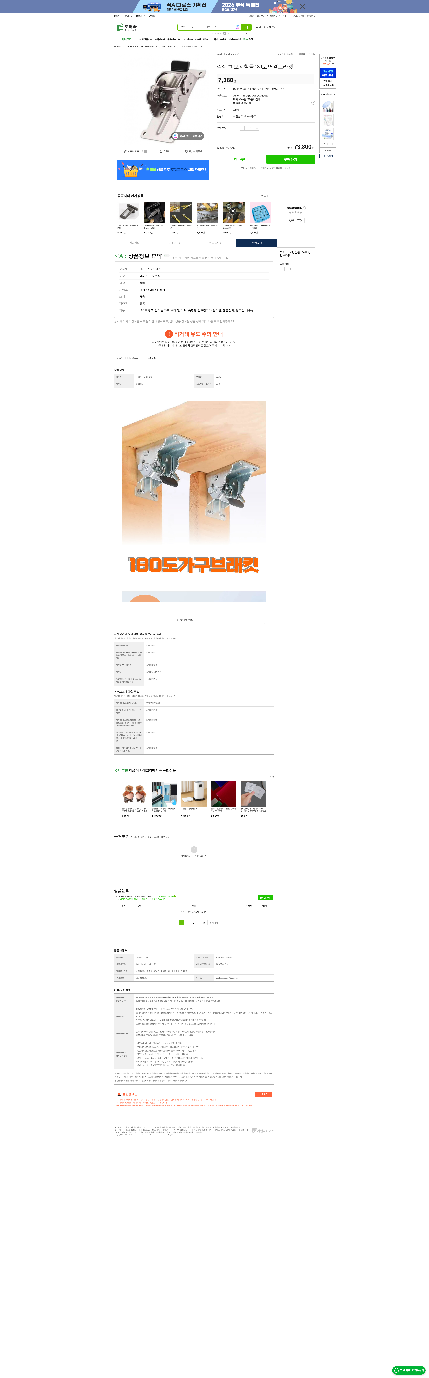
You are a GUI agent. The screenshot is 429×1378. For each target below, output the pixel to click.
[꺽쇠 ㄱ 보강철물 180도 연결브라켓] (163, 99)
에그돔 (154, 16)
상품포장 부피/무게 (203, 384)
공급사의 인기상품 (130, 196)
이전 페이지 (328, 144)
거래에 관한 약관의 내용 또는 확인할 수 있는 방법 (129, 749)
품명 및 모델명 (122, 645)
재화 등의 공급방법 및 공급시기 (128, 703)
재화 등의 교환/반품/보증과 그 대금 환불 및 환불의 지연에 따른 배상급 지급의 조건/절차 (129, 723)
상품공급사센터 (298, 16)
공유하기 (168, 151)
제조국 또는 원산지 (123, 665)
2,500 (311, 54)
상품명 (123, 269)
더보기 (264, 195)
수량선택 (284, 264)
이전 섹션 (321, 94)
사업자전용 (160, 39)
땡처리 (206, 39)
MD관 (198, 39)
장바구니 (285, 16)
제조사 (118, 384)
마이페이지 (271, 16)
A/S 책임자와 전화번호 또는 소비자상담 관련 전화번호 (129, 680)
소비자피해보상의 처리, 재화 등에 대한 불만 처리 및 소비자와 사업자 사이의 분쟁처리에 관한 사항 (129, 736)
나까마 (130, 16)
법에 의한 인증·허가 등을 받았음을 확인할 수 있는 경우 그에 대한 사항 (129, 655)
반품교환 (257, 242)
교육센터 (141, 16)
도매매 (118, 16)
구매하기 (290, 159)
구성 (122, 275)
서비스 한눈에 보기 (266, 27)
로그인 (252, 16)
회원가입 (261, 16)
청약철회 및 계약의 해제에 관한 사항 (128, 711)
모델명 (199, 377)
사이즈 (123, 289)
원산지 (118, 377)
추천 (248, 39)
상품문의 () (216, 242)
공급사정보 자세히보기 (304, 208)
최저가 (181, 39)
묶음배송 (171, 39)
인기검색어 (216, 33)
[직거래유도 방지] (194, 338)
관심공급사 (297, 220)
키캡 (229, 33)
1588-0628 (328, 85)
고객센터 (310, 16)
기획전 (214, 39)
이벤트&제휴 (235, 39)
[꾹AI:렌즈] (237, 27)
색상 (122, 282)
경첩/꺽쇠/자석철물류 (189, 46)
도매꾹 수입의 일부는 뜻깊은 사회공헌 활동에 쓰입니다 (265, 168)
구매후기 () (175, 242)
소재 (122, 296)
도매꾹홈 (118, 46)
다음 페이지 (331, 144)
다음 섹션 (334, 94)
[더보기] (329, 94)
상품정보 (134, 242)
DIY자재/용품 (147, 46)
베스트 (190, 39)
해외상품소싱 (145, 39)
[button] (272, 793)
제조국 (123, 303)
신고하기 (264, 1094)
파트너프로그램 (135, 151)
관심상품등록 (196, 151)
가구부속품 (167, 46)
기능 (122, 310)
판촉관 (223, 39)
